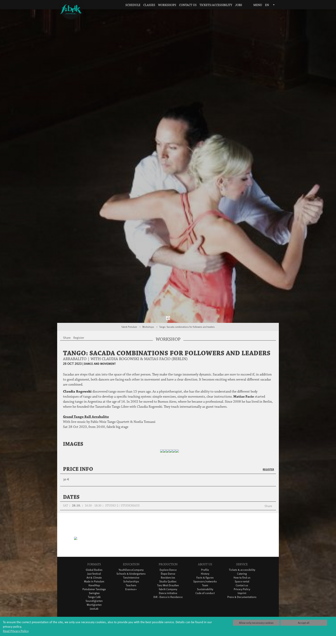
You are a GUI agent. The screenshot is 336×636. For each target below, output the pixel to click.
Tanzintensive (131, 580)
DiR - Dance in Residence (168, 600)
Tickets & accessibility (242, 572)
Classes (149, 5)
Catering (242, 576)
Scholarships (131, 584)
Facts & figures (205, 580)
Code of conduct (205, 596)
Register (268, 472)
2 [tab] (171, 458)
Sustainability (205, 592)
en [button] (267, 5)
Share (268, 509)
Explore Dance (168, 572)
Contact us (188, 5)
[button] (246, 5)
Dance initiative (168, 596)
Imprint (242, 596)
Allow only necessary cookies (256, 623)
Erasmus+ (131, 592)
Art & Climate (94, 580)
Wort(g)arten (94, 607)
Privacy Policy (242, 592)
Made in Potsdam (94, 584)
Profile (205, 572)
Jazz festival (94, 576)
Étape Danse (168, 576)
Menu (257, 5)
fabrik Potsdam (129, 329)
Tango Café (94, 600)
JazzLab (94, 611)
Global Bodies (94, 572)
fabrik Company (168, 592)
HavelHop (94, 588)
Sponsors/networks (205, 584)
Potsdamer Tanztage (94, 592)
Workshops (167, 5)
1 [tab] (165, 458)
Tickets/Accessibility (216, 5)
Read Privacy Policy (16, 631)
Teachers (131, 588)
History (205, 576)
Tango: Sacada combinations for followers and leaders (187, 329)
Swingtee (94, 596)
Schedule (132, 5)
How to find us (242, 580)
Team (205, 588)
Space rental (242, 584)
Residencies (168, 580)
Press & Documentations (241, 600)
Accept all (303, 623)
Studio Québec (168, 584)
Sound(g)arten (94, 603)
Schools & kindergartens (131, 576)
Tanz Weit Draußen (168, 588)
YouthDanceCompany (131, 572)
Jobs (238, 5)
